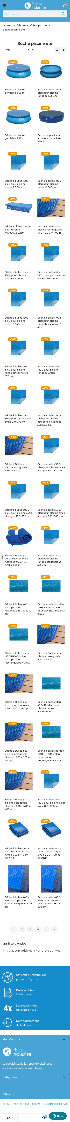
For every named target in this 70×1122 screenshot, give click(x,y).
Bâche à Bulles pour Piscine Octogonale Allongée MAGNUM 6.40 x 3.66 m (16, 560)
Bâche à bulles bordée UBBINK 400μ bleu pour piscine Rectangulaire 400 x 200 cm (18, 658)
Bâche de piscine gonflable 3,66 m (15, 91)
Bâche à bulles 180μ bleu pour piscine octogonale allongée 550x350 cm (49, 420)
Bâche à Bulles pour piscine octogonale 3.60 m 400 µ (16, 467)
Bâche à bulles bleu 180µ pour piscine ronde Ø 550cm (49, 369)
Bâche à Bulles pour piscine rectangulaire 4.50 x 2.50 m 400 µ (17, 705)
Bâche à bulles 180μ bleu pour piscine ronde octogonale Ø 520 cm (16, 371)
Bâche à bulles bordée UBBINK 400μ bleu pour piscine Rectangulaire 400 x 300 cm (50, 755)
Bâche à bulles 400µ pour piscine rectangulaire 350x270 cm (18, 609)
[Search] (63, 13)
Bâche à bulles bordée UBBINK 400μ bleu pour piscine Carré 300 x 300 (51, 609)
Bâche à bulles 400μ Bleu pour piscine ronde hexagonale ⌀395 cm (18, 902)
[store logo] (35, 5)
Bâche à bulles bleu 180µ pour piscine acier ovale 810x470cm (51, 802)
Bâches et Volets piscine (32, 25)
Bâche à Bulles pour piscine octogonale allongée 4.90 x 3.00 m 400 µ (18, 804)
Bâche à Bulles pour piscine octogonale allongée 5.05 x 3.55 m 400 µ (17, 755)
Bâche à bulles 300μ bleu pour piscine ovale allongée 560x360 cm (51, 513)
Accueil (7, 25)
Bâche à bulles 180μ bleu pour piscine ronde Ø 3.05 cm (49, 92)
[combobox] (35, 13)
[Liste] (57, 50)
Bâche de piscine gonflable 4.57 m (15, 137)
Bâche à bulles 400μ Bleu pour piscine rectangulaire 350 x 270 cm (49, 902)
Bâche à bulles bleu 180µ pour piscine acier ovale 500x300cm (51, 275)
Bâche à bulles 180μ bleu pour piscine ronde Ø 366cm (49, 184)
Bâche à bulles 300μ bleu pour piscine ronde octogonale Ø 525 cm (49, 560)
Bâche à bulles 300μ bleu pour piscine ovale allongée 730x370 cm (18, 513)
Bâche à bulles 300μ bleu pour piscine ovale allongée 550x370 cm (51, 467)
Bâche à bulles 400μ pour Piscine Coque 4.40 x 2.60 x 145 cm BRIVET (17, 853)
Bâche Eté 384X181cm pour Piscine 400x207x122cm (18, 229)
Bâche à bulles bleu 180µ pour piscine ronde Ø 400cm (16, 275)
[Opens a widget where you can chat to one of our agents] (58, 1116)
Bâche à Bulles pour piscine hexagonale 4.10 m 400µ (49, 656)
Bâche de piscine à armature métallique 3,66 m (49, 138)
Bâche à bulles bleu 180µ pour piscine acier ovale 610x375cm (18, 418)
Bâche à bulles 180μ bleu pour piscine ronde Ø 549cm (16, 321)
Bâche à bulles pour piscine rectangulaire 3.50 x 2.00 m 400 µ (49, 229)
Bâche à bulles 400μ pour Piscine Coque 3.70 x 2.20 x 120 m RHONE (49, 853)
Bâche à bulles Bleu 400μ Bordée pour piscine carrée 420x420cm (49, 707)
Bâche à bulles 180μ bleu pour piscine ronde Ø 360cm (16, 184)
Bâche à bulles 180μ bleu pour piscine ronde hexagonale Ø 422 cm (49, 322)
